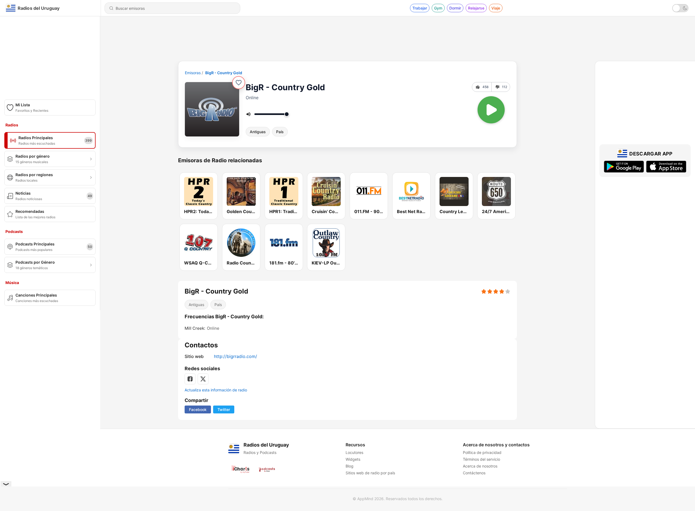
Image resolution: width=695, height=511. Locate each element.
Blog (349, 466)
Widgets (353, 459)
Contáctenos (474, 473)
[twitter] (203, 378)
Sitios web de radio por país (370, 473)
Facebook (198, 409)
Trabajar (419, 8)
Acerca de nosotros (480, 466)
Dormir (455, 8)
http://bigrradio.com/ (235, 356)
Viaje (495, 8)
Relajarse (476, 8)
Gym (438, 8)
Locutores (354, 452)
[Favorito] (238, 82)
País (280, 131)
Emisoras (193, 72)
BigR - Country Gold (223, 72)
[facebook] (190, 378)
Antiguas (258, 131)
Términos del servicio (481, 459)
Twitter (223, 409)
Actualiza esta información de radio (216, 390)
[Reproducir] (491, 109)
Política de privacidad (482, 452)
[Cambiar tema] (680, 8)
